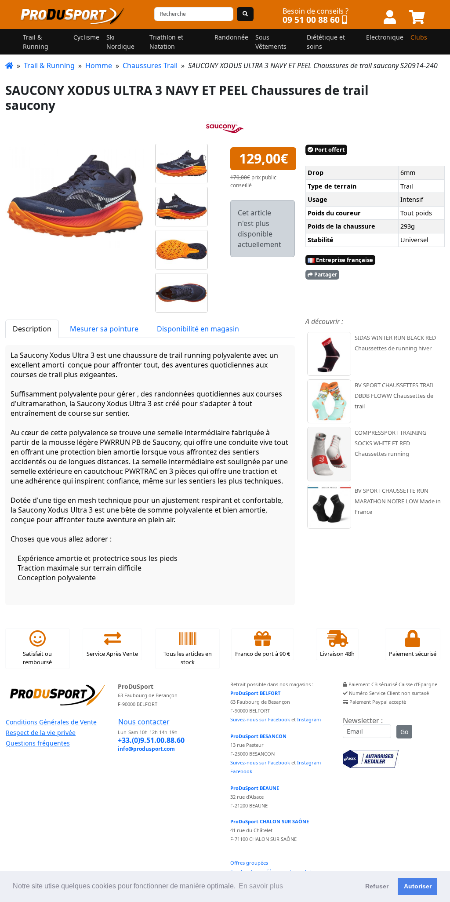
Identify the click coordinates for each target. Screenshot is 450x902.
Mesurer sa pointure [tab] (104, 329)
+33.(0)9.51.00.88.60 (151, 740)
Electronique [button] (384, 37)
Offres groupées (249, 862)
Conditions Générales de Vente (51, 722)
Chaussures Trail (150, 65)
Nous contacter (144, 722)
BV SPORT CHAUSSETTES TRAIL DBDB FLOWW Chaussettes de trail (395, 395)
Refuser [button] (376, 886)
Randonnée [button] (231, 37)
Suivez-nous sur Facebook (260, 719)
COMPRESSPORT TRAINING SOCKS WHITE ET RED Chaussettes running (390, 443)
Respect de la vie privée (41, 732)
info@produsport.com (146, 749)
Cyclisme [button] (86, 37)
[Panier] (417, 17)
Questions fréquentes (38, 743)
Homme (98, 65)
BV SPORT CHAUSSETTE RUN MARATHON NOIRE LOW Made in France (398, 501)
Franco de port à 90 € (262, 654)
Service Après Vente (112, 654)
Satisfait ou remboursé (37, 658)
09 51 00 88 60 (311, 19)
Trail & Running (49, 65)
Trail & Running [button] (35, 42)
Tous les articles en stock (187, 658)
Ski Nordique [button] (120, 42)
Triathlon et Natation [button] (166, 42)
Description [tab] (32, 329)
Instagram (309, 719)
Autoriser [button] (418, 886)
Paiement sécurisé (412, 654)
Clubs (418, 37)
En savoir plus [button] (261, 886)
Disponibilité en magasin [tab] (198, 329)
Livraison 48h (337, 654)
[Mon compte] (390, 17)
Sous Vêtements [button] (271, 42)
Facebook (241, 771)
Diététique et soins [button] (326, 42)
